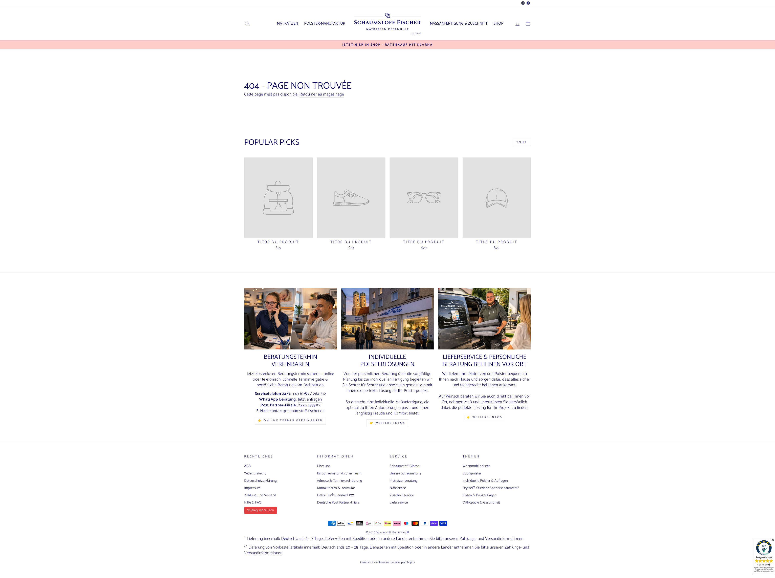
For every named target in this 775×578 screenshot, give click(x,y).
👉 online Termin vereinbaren (290, 420)
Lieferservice (399, 502)
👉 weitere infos (387, 423)
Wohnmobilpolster (476, 466)
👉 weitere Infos (484, 417)
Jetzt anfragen (310, 400)
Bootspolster (472, 473)
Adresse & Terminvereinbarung (339, 481)
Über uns (323, 466)
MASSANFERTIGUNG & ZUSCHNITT (459, 23)
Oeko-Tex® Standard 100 (335, 495)
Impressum (252, 488)
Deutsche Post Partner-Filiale (338, 502)
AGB (247, 466)
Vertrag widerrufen (260, 510)
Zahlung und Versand (260, 495)
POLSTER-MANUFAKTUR (324, 23)
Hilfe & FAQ (253, 502)
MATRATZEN (287, 23)
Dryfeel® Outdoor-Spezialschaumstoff (491, 488)
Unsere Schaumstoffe (406, 473)
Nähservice (398, 488)
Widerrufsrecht (255, 473)
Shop (498, 23)
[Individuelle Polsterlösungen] (387, 319)
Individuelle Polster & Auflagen (485, 481)
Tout (521, 142)
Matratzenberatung (404, 481)
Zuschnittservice (402, 495)
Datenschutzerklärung (260, 481)
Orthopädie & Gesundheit (481, 502)
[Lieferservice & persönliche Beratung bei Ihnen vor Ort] (484, 319)
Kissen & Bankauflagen (480, 495)
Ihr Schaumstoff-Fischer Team (339, 473)
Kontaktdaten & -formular (336, 488)
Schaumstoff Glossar (405, 466)
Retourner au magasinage (322, 95)
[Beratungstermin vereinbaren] (290, 319)
